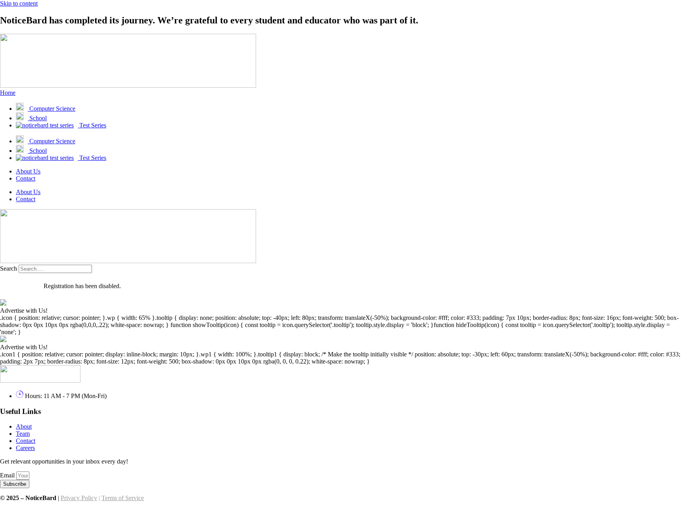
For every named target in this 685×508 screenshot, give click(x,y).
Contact (25, 178)
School (37, 118)
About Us (28, 171)
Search (8, 268)
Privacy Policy (79, 498)
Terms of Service (122, 498)
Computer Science (51, 108)
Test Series (92, 125)
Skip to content (19, 3)
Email (8, 475)
